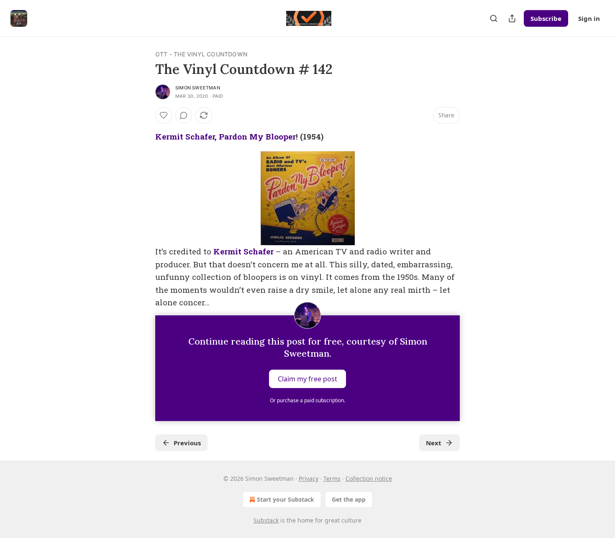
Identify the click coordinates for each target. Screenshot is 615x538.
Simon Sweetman (197, 88)
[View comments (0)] (183, 115)
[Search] (493, 18)
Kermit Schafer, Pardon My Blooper (225, 136)
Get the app (349, 499)
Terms (332, 478)
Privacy (308, 478)
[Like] (163, 115)
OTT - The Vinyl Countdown (201, 54)
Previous (187, 443)
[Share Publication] (512, 18)
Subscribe (545, 18)
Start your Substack (285, 499)
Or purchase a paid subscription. (307, 400)
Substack (266, 520)
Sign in (589, 18)
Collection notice (369, 478)
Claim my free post (307, 378)
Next (433, 443)
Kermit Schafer (243, 251)
